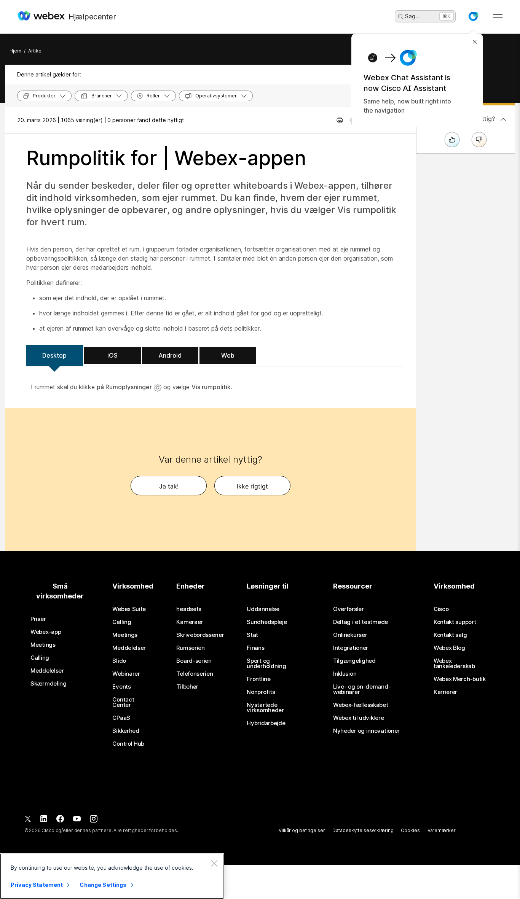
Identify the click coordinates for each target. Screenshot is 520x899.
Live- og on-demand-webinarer (362, 689)
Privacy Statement (37, 884)
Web (227, 355)
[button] (473, 16)
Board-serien (193, 661)
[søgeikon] (401, 16)
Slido (119, 661)
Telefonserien (194, 673)
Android (170, 355)
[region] (112, 876)
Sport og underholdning (266, 663)
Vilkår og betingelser (302, 830)
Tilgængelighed (354, 661)
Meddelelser (47, 670)
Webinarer (126, 673)
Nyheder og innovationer (366, 731)
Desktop (54, 355)
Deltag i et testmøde (360, 622)
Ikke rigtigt (252, 486)
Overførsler (348, 609)
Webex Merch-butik (460, 679)
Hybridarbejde (266, 723)
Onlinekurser (350, 635)
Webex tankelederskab (454, 663)
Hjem (15, 51)
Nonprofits (261, 692)
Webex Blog (449, 648)
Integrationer (350, 648)
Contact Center (123, 702)
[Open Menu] (498, 16)
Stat (252, 635)
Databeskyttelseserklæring (362, 830)
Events (121, 686)
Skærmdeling (48, 683)
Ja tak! (169, 486)
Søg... (412, 16)
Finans (255, 648)
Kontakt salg (450, 635)
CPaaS (121, 718)
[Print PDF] (340, 120)
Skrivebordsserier (200, 635)
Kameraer (189, 622)
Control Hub (128, 743)
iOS (112, 355)
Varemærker (441, 830)
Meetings (43, 645)
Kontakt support (455, 622)
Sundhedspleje (267, 622)
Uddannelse (263, 609)
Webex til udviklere (358, 718)
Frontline (258, 679)
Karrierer (445, 692)
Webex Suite (129, 609)
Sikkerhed (125, 731)
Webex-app (45, 632)
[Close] (214, 863)
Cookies (410, 830)
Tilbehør (187, 686)
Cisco (441, 609)
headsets (188, 609)
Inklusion (344, 673)
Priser (38, 619)
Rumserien (190, 648)
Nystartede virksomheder (265, 707)
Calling (39, 657)
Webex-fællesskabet (360, 705)
